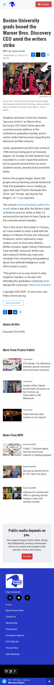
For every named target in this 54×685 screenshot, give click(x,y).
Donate (45, 4)
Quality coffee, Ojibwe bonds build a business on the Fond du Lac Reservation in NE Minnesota (36, 392)
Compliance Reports (15, 635)
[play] (4, 681)
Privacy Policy (12, 648)
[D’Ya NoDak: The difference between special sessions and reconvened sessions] (12, 364)
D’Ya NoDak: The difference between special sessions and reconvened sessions (37, 366)
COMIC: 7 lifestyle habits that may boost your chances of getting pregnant (37, 451)
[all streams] (50, 681)
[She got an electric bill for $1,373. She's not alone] (12, 472)
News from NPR (13, 303)
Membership (11, 623)
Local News (27, 359)
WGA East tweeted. (40, 284)
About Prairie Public (15, 610)
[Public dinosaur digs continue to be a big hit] (12, 415)
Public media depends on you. (27, 532)
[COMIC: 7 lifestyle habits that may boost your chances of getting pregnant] (12, 449)
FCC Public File (12, 642)
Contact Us (11, 617)
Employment (11, 629)
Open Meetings (13, 654)
